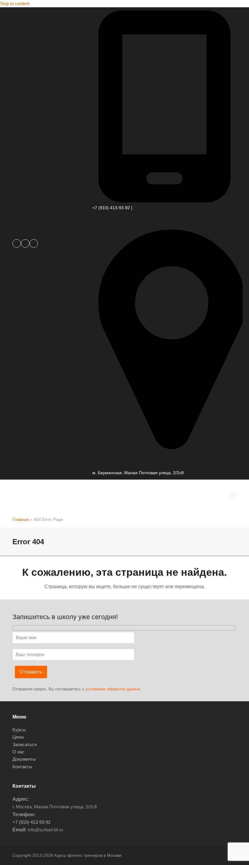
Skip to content (14, 3)
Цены (18, 736)
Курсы (19, 729)
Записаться (24, 744)
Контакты (22, 766)
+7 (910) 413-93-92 (111, 207)
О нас (18, 751)
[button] (233, 495)
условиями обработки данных (113, 689)
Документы (24, 759)
